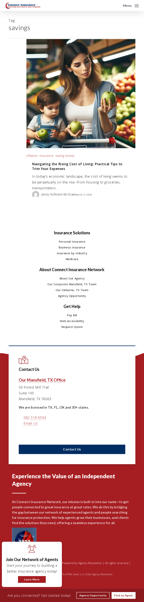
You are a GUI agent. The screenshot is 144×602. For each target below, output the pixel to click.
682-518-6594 (35, 417)
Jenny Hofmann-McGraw (58, 194)
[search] (117, 5)
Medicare (72, 259)
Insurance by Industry (72, 253)
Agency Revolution (90, 563)
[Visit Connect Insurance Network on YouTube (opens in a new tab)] (38, 434)
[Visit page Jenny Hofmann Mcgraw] (37, 194)
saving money (65, 156)
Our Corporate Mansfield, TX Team (71, 284)
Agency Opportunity (72, 296)
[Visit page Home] (22, 5)
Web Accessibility (72, 321)
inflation (32, 156)
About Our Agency (72, 278)
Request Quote (72, 327)
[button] (131, 5)
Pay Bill (72, 315)
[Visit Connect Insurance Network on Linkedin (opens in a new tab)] (30, 434)
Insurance (46, 156)
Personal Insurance (72, 241)
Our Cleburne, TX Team (72, 290)
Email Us (31, 423)
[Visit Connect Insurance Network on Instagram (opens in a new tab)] (46, 434)
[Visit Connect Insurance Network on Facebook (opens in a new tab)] (22, 434)
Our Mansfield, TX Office (42, 379)
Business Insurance (72, 247)
